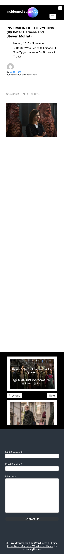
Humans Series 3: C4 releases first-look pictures (32, 371)
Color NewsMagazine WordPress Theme (30, 546)
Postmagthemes (32, 549)
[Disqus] (32, 220)
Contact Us (32, 519)
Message (10, 476)
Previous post (20, 166)
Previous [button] (14, 395)
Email (13, 464)
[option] (32, 374)
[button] (52, 16)
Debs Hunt (15, 71)
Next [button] (52, 395)
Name (14, 451)
